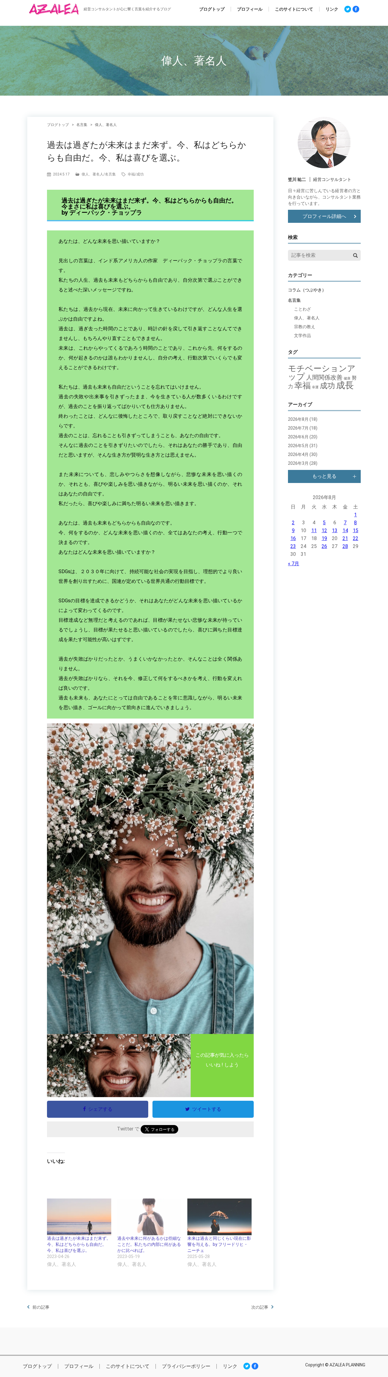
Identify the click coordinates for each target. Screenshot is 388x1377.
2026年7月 (298, 428)
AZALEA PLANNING (347, 1364)
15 (355, 530)
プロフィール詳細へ (324, 216)
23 (293, 546)
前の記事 (40, 1307)
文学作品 (302, 335)
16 (293, 538)
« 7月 (293, 563)
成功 (140, 174)
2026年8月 (298, 419)
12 (324, 530)
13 (334, 530)
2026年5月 (298, 445)
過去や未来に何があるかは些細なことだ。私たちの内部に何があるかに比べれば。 (149, 1244)
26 (324, 546)
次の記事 (259, 1307)
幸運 (315, 387)
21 (345, 538)
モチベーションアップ (322, 373)
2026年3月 (298, 463)
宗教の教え (304, 327)
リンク (332, 9)
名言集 (110, 174)
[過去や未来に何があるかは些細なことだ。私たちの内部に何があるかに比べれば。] (149, 1216)
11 (314, 530)
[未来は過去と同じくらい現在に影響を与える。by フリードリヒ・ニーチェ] (219, 1216)
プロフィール (250, 9)
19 (324, 538)
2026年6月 (298, 436)
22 (355, 538)
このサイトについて (294, 9)
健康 (347, 378)
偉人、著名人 (92, 174)
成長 (345, 385)
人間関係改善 (324, 377)
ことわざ (302, 309)
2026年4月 (298, 454)
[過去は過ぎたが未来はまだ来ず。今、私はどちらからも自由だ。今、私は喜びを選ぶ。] (79, 1216)
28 (345, 546)
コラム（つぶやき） (307, 290)
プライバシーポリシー (186, 1366)
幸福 (131, 174)
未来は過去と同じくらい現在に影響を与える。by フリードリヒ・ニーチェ (219, 1244)
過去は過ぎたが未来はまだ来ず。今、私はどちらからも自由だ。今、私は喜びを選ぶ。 (79, 1244)
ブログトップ (212, 9)
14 (345, 530)
